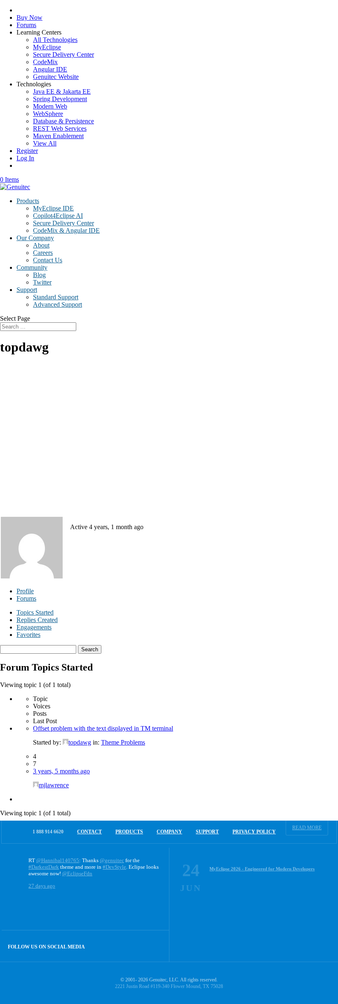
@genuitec (112, 860)
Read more (307, 827)
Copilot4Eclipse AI (58, 215)
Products (27, 200)
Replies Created (37, 619)
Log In (25, 158)
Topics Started (35, 612)
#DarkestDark (43, 867)
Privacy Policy (254, 832)
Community (31, 267)
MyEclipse (47, 47)
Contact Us (47, 260)
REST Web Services (60, 128)
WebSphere (48, 113)
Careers (43, 252)
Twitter (42, 282)
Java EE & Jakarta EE (62, 91)
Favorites (28, 634)
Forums (26, 24)
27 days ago (41, 886)
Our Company (35, 237)
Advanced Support (57, 304)
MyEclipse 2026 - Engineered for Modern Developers (262, 868)
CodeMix (45, 61)
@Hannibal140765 (57, 860)
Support (26, 289)
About (41, 245)
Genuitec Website (56, 76)
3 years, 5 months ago (61, 771)
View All (44, 143)
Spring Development (60, 98)
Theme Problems (123, 742)
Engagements (34, 627)
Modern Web (50, 106)
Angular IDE (50, 69)
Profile (25, 591)
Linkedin (153, 946)
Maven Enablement (58, 135)
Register (27, 150)
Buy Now (29, 17)
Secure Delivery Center (63, 54)
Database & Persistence (63, 121)
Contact (89, 832)
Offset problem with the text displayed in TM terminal (103, 728)
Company (169, 832)
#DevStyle (114, 867)
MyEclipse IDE (53, 208)
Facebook (136, 946)
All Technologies (55, 39)
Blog (39, 274)
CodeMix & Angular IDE (66, 230)
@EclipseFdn (77, 873)
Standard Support (55, 297)
